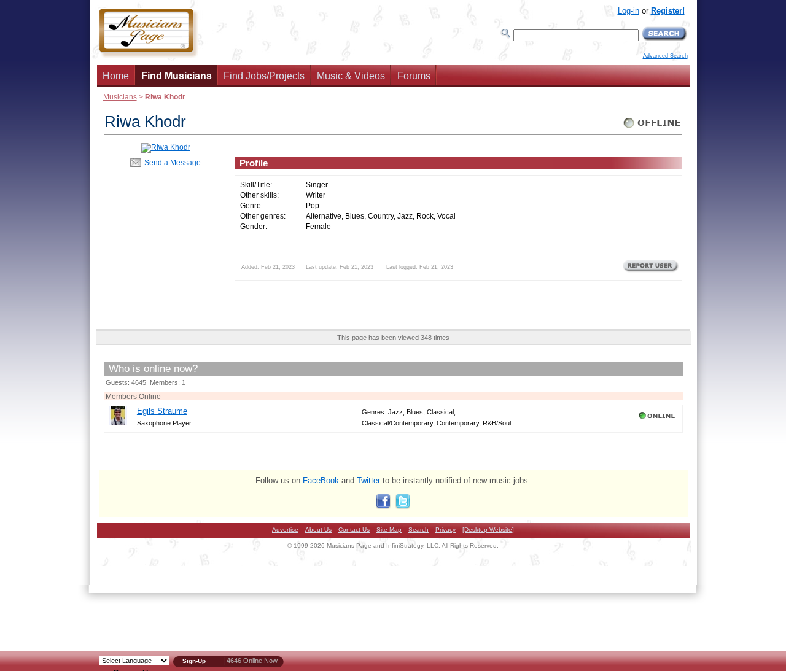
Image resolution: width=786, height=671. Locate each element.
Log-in (628, 10)
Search (418, 529)
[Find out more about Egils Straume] (118, 422)
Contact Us (354, 529)
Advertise (285, 529)
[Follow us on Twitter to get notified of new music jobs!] (402, 506)
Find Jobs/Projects (264, 76)
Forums (413, 76)
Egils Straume (162, 411)
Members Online (133, 396)
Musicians (120, 97)
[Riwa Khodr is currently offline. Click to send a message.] (652, 128)
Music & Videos (351, 76)
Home (116, 76)
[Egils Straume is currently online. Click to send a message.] (658, 419)
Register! (668, 10)
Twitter (368, 480)
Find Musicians (176, 76)
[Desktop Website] (488, 529)
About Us (318, 529)
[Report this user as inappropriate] (651, 271)
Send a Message (172, 162)
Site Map (389, 529)
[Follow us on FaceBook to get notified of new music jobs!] (383, 506)
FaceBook (321, 480)
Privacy (445, 529)
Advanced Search (665, 56)
